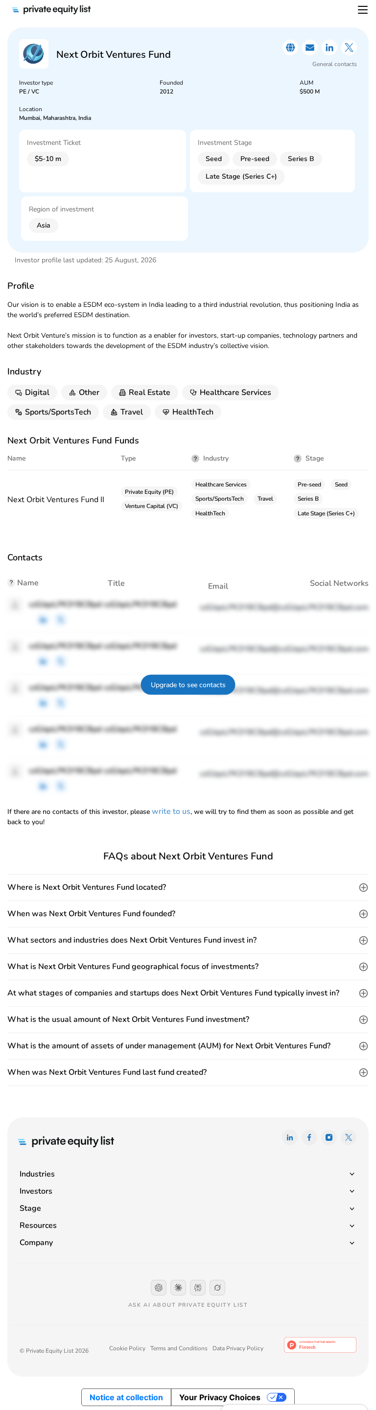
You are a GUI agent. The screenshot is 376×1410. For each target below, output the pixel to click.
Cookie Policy (127, 1348)
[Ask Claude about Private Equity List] (178, 1287)
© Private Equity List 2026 (54, 1351)
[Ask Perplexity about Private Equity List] (198, 1287)
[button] (188, 888)
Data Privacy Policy (237, 1348)
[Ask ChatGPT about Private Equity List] (158, 1287)
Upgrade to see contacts (188, 685)
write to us (171, 811)
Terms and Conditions (179, 1348)
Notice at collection (126, 1397)
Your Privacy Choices (219, 1397)
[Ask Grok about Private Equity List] (217, 1287)
